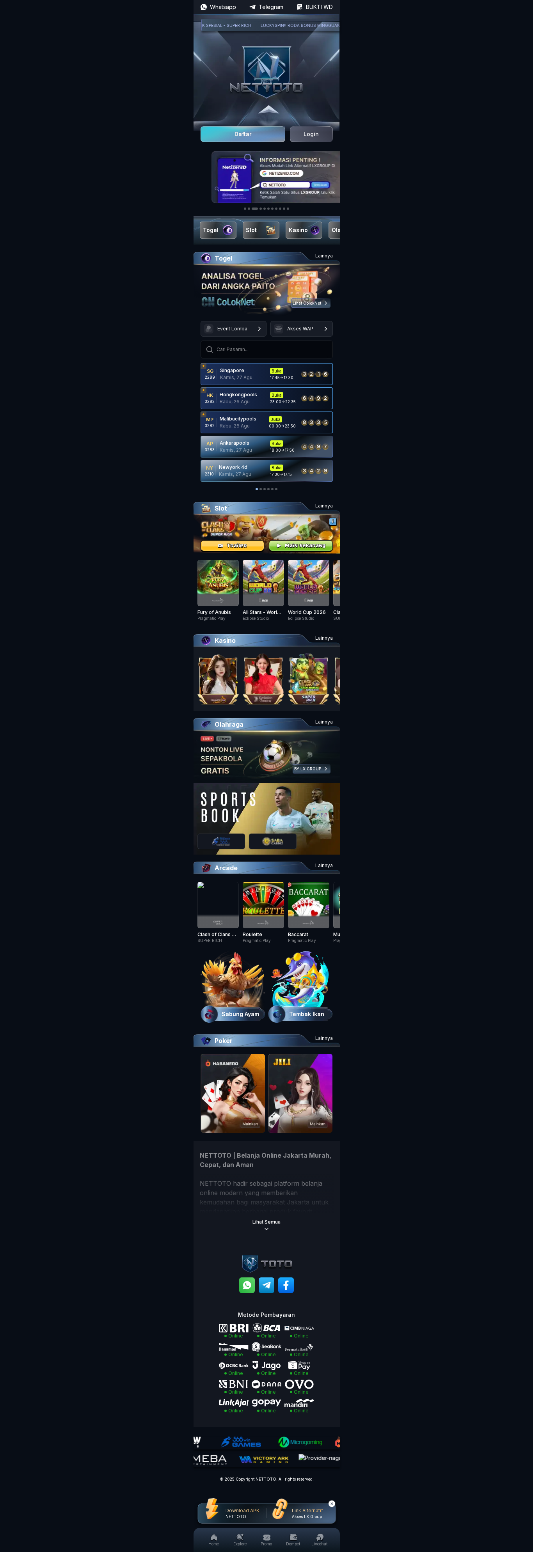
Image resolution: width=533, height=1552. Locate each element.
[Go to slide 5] (264, 209)
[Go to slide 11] (288, 209)
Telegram (271, 7)
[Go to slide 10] (284, 209)
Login (311, 134)
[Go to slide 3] (255, 209)
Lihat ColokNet (307, 303)
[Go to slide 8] (276, 209)
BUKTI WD (319, 7)
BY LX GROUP (307, 768)
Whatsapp (223, 7)
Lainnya (324, 256)
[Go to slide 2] (249, 209)
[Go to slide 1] (245, 209)
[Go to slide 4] (260, 209)
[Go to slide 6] (268, 209)
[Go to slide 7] (272, 209)
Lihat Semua (266, 1222)
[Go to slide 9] (280, 209)
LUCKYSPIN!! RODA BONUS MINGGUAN (279, 25)
